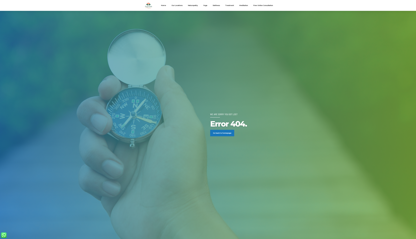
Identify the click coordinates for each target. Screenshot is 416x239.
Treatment (229, 5)
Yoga (205, 5)
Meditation (243, 5)
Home (163, 5)
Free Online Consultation (263, 5)
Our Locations (177, 5)
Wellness (216, 5)
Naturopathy (193, 5)
